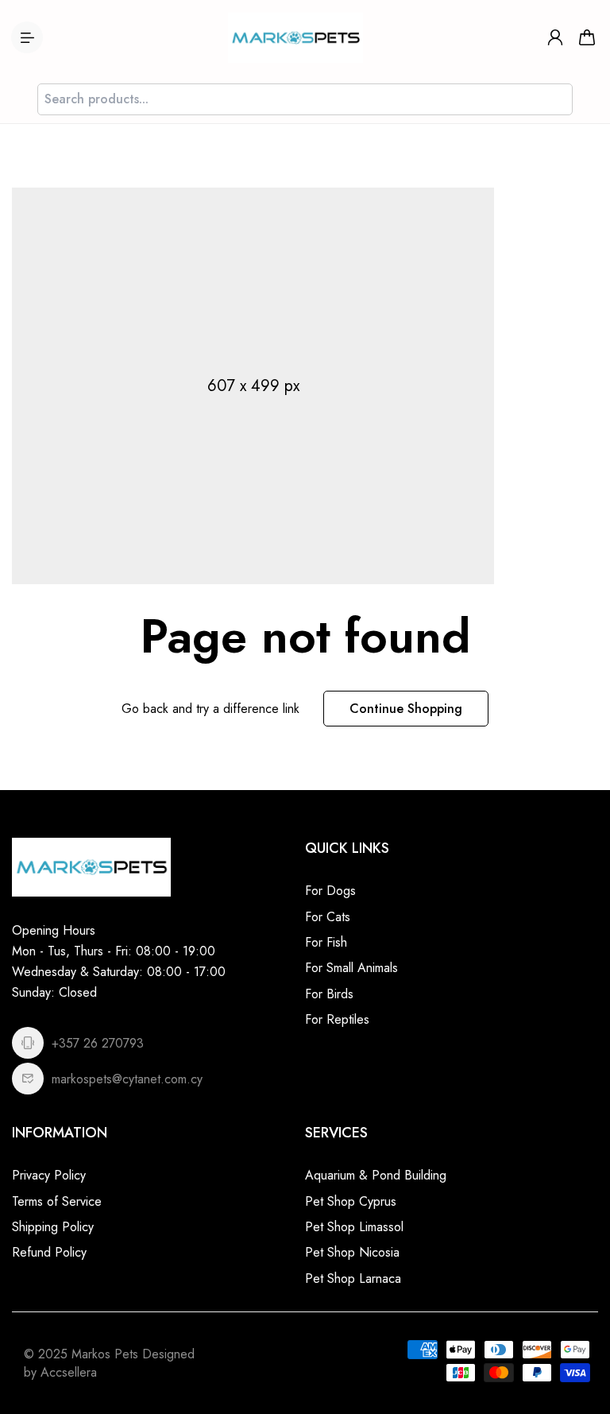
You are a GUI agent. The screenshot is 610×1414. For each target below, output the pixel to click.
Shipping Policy (53, 1227)
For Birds (329, 994)
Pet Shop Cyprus (350, 1201)
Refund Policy (49, 1252)
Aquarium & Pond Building (375, 1175)
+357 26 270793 (98, 1043)
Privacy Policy (49, 1175)
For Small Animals (351, 968)
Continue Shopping (405, 708)
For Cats (327, 917)
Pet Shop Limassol (354, 1227)
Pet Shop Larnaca (353, 1278)
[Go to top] (582, 1358)
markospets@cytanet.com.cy (127, 1079)
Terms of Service (57, 1201)
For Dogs (330, 890)
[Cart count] (587, 37)
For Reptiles (337, 1019)
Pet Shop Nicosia (352, 1252)
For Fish (326, 942)
